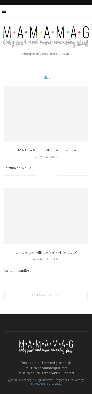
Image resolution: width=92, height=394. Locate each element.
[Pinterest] (72, 11)
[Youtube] (77, 11)
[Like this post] (39, 175)
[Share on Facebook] (44, 175)
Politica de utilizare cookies (39, 373)
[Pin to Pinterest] (48, 175)
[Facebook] (59, 11)
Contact (68, 373)
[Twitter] (63, 11)
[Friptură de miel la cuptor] (46, 114)
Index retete (30, 363)
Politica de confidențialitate (46, 368)
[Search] (88, 11)
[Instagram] (68, 11)
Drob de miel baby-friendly (46, 252)
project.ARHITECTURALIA (46, 383)
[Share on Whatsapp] (53, 175)
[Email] (81, 11)
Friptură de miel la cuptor (46, 150)
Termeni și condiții (56, 363)
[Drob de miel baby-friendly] (46, 216)
